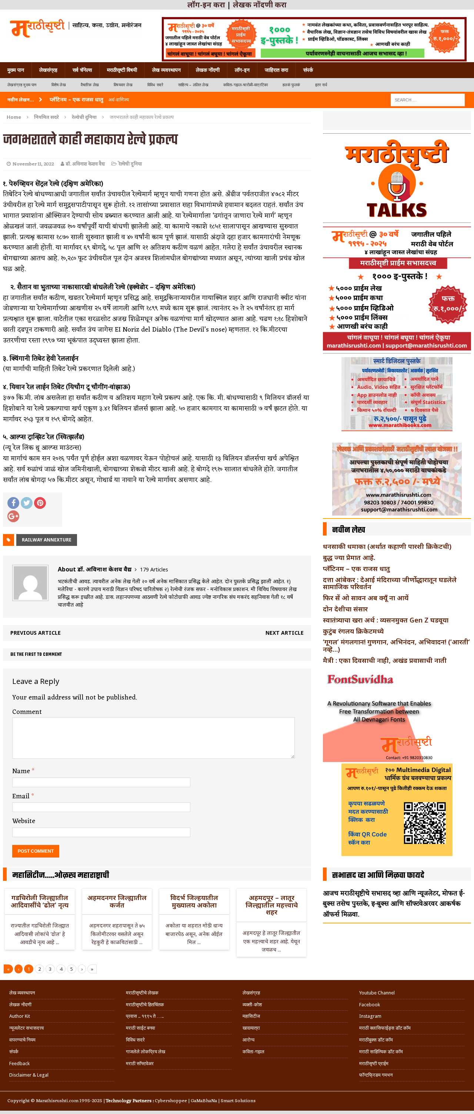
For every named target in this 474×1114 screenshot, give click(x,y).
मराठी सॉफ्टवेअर (140, 1063)
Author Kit (19, 1016)
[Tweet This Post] (27, 503)
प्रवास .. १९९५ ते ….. (145, 1016)
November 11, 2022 (33, 164)
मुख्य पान (15, 70)
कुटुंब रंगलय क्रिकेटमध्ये (353, 631)
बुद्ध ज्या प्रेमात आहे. (349, 557)
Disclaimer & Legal (29, 1075)
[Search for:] (428, 99)
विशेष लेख (58, 85)
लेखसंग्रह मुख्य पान (22, 85)
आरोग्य (248, 1040)
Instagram (370, 1016)
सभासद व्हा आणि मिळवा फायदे (378, 875)
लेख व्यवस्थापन (166, 70)
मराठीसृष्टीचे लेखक (142, 993)
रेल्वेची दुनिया (130, 164)
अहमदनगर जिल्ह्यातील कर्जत (117, 901)
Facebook (369, 1004)
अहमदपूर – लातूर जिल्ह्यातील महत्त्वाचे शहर (272, 905)
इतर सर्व (321, 85)
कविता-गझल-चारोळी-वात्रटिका (245, 85)
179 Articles (154, 569)
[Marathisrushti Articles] (75, 28)
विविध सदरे (155, 85)
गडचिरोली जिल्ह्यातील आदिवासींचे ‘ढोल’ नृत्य (40, 901)
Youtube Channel (377, 993)
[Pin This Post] (40, 503)
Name (22, 771)
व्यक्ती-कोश (252, 1004)
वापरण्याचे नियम (22, 1040)
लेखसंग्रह (48, 70)
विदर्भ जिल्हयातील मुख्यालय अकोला (194, 901)
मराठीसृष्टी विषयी (122, 70)
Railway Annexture (46, 540)
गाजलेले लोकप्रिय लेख (145, 1051)
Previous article (35, 632)
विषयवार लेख (123, 85)
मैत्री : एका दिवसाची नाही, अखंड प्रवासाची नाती (385, 660)
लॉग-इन (242, 70)
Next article (285, 632)
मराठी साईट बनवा (140, 1028)
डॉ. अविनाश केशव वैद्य (85, 164)
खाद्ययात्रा (251, 1028)
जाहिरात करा (276, 70)
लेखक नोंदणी (208, 70)
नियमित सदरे (46, 117)
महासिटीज (251, 1016)
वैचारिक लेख (90, 85)
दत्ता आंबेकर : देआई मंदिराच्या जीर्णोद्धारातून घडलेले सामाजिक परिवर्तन (390, 583)
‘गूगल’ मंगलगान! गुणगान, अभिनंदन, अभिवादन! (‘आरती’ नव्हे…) (396, 645)
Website (23, 821)
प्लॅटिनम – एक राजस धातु (356, 568)
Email (21, 796)
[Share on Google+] (13, 516)
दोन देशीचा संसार (345, 608)
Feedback (19, 1063)
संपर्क (308, 70)
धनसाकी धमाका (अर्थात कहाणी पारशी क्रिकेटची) (387, 546)
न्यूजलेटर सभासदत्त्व (26, 1028)
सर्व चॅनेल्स (82, 70)
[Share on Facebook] (13, 503)
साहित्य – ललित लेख (193, 85)
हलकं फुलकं (291, 85)
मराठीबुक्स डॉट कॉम (376, 1040)
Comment (27, 712)
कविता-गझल (253, 1051)
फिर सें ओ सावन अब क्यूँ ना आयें (365, 597)
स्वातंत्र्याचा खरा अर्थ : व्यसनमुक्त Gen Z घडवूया (385, 619)
